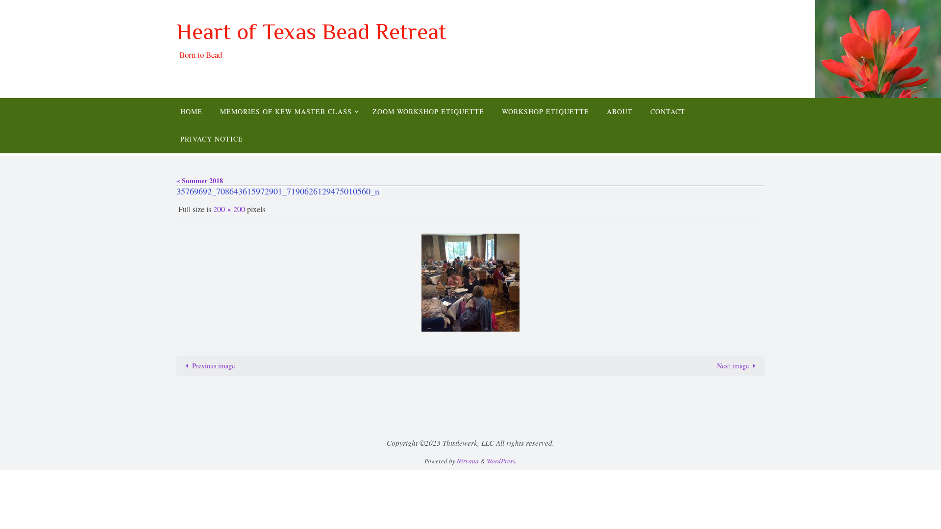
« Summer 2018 (199, 180)
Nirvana (468, 461)
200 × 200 (229, 209)
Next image (733, 365)
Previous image (213, 365)
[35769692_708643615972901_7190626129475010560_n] (470, 283)
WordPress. (502, 461)
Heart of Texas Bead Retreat (311, 31)
